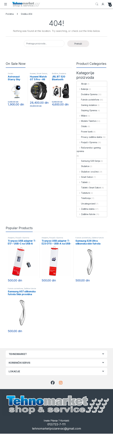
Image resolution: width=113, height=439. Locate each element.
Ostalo (10, 73)
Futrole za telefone (90, 99)
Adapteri (11, 238)
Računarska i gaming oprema (89, 149)
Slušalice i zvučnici (90, 171)
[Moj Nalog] (103, 4)
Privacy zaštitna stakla (91, 137)
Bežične (55, 73)
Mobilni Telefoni (88, 121)
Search (96, 4)
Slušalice (85, 166)
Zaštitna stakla (87, 209)
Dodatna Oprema (59, 74)
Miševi (84, 115)
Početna (10, 14)
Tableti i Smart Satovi (91, 187)
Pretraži (78, 43)
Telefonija (86, 198)
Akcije (84, 83)
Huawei (33, 73)
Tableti (84, 182)
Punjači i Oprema (89, 142)
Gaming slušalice (89, 105)
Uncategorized (88, 203)
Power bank (87, 131)
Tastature (85, 193)
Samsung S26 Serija (90, 161)
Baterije (84, 89)
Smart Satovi (42, 73)
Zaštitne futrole (88, 214)
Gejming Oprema (89, 110)
